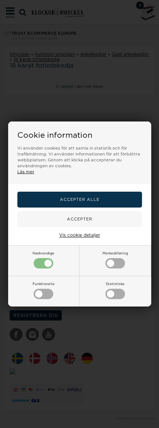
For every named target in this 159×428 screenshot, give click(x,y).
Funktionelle (44, 284)
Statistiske (115, 284)
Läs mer (25, 172)
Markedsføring (115, 253)
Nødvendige (43, 253)
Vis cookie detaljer (79, 235)
